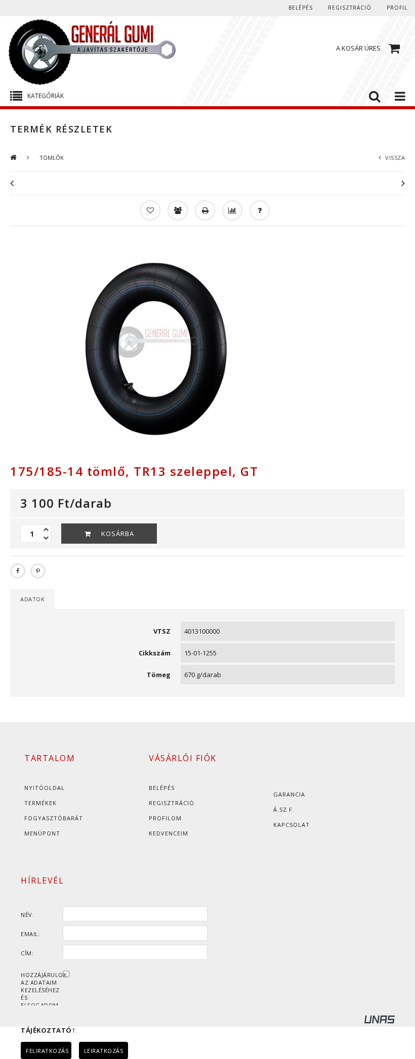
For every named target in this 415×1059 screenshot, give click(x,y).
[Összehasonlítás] (231, 209)
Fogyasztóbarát (53, 818)
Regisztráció (171, 803)
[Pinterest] (38, 571)
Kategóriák (45, 96)
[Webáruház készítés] (389, 1021)
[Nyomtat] (204, 209)
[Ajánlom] (177, 209)
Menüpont (42, 833)
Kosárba (117, 533)
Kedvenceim (168, 833)
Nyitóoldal (44, 787)
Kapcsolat (291, 824)
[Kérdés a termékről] (259, 209)
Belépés (300, 7)
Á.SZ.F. (284, 809)
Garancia (289, 794)
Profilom (165, 818)
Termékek (40, 803)
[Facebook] (17, 571)
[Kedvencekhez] (149, 209)
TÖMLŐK (51, 157)
